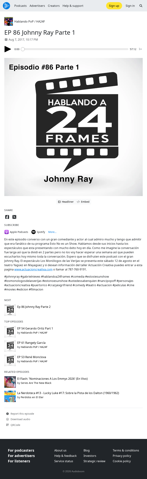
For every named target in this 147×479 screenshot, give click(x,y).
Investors (90, 456)
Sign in (130, 6)
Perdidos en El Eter (32, 397)
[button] (141, 5)
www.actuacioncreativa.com (33, 269)
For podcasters (21, 450)
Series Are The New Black (36, 383)
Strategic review (94, 461)
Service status (63, 461)
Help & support (73, 6)
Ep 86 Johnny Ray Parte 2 (34, 307)
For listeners (19, 461)
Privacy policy (122, 456)
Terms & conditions (126, 450)
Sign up (114, 6)
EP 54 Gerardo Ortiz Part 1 (35, 328)
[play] (7, 49)
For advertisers (21, 455)
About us (60, 450)
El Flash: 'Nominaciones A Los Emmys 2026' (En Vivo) (52, 379)
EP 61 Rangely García (31, 343)
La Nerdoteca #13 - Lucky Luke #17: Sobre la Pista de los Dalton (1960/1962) (68, 393)
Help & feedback (65, 456)
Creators (54, 6)
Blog (87, 450)
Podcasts (20, 6)
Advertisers (37, 6)
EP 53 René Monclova (31, 357)
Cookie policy (122, 461)
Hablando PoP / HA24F (29, 21)
